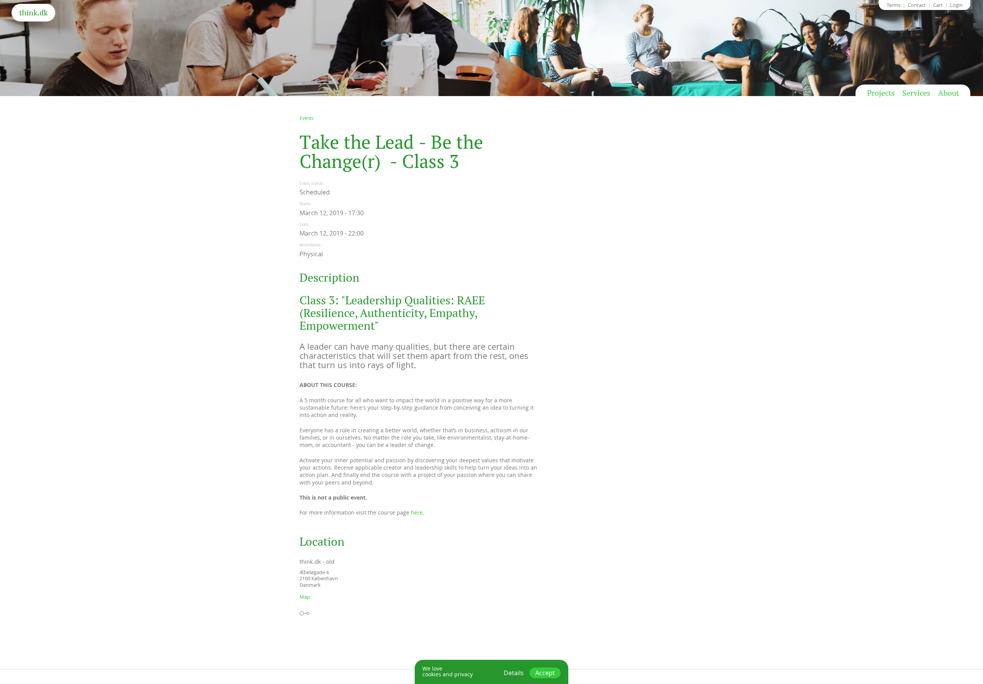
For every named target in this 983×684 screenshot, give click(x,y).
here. (417, 512)
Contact (917, 5)
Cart (938, 5)
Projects (881, 93)
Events (307, 118)
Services (916, 93)
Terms (893, 5)
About (948, 93)
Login (956, 5)
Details (514, 673)
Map (305, 596)
